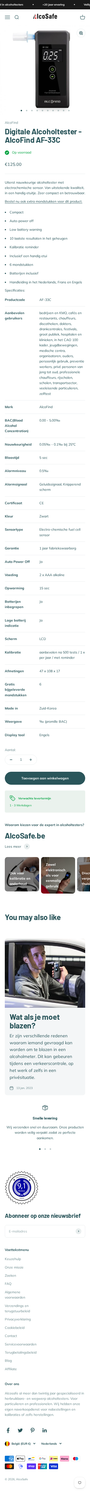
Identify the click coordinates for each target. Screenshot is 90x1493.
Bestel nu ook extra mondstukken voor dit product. (43, 201)
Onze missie (14, 1267)
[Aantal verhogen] (31, 760)
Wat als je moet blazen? (35, 1021)
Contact (11, 1336)
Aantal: (10, 750)
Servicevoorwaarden (20, 1344)
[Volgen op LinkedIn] (45, 1430)
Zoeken (10, 1275)
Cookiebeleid (14, 1327)
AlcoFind (11, 122)
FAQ (8, 1283)
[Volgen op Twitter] (20, 1430)
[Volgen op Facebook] (8, 1430)
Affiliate (11, 1369)
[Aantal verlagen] (11, 760)
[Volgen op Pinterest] (32, 1430)
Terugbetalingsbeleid (20, 1352)
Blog (8, 1360)
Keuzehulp (13, 1259)
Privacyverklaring (18, 1319)
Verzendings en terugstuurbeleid (17, 1308)
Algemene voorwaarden (15, 1295)
